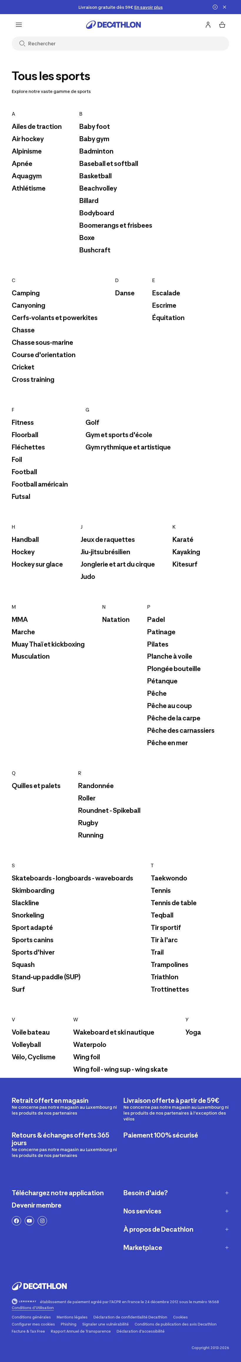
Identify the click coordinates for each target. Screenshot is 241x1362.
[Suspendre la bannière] (215, 7)
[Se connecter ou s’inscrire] (208, 25)
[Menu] (19, 25)
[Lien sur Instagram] (42, 1221)
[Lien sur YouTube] (29, 1221)
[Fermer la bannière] (224, 7)
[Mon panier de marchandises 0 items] (222, 25)
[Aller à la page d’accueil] (113, 25)
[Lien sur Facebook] (16, 1221)
